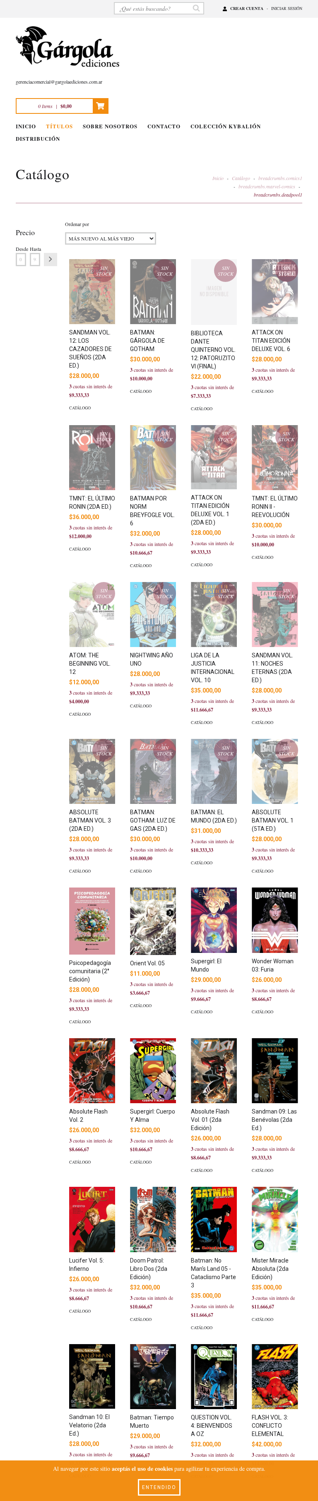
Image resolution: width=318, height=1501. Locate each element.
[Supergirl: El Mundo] (214, 920)
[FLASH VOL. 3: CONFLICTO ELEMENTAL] (275, 1376)
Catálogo (241, 178)
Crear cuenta (246, 8)
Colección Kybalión (225, 126)
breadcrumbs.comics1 (280, 178)
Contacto (164, 126)
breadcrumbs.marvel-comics (266, 186)
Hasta (35, 248)
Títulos (59, 126)
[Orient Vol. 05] (153, 921)
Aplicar (50, 259)
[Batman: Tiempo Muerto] (153, 1376)
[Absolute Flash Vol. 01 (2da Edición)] (214, 1070)
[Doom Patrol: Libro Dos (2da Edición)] (153, 1219)
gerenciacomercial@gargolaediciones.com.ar (59, 81)
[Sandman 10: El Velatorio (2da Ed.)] (92, 1376)
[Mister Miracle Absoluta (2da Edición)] (275, 1219)
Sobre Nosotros (110, 126)
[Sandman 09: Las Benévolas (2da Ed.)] (275, 1070)
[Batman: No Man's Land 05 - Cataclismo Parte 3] (214, 1219)
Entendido (159, 1487)
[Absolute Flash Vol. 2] (92, 1070)
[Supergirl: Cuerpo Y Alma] (153, 1070)
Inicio (26, 126)
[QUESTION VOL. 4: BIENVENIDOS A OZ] (214, 1376)
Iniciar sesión (286, 8)
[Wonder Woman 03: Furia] (275, 920)
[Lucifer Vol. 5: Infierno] (92, 1219)
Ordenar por (77, 224)
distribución (38, 138)
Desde (21, 248)
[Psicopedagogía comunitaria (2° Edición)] (92, 921)
